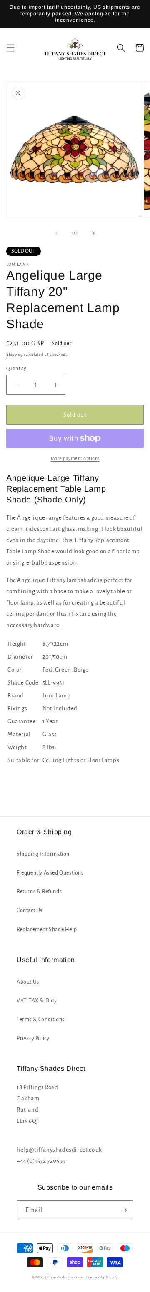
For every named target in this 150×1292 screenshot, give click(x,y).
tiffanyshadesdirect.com (65, 1277)
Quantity (16, 368)
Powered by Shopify (102, 1277)
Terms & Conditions (41, 1019)
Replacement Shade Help (47, 929)
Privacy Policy (33, 1038)
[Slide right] (93, 233)
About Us (28, 982)
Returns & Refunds (39, 892)
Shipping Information (43, 854)
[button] (10, 48)
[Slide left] (57, 233)
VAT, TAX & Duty (37, 1001)
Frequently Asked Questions (50, 873)
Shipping (14, 354)
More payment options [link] (75, 458)
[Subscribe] (124, 1210)
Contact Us (29, 910)
